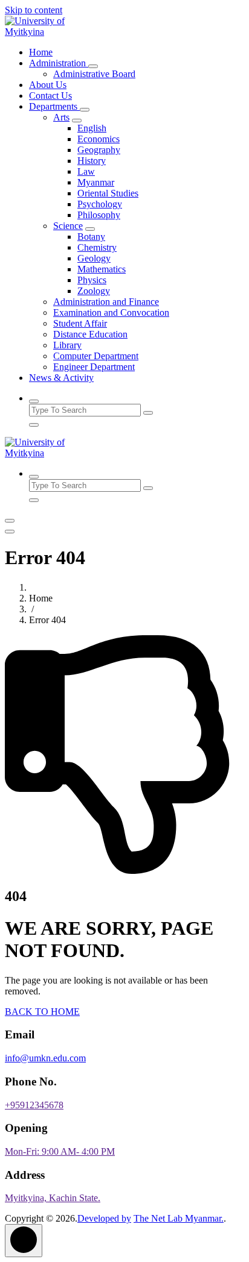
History (91, 160)
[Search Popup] (34, 401)
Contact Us (50, 95)
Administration (58, 63)
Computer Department (95, 356)
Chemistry (97, 247)
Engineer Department (94, 367)
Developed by (104, 1218)
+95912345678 (34, 1105)
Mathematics (101, 269)
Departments (54, 106)
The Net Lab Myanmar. (179, 1218)
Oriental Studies (107, 193)
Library (67, 345)
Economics (98, 139)
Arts (61, 117)
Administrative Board (94, 74)
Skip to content (33, 10)
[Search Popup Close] (34, 425)
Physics (91, 280)
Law (86, 171)
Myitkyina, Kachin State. (52, 1198)
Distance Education (90, 334)
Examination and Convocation (111, 312)
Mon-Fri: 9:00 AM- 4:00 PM (60, 1151)
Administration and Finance (106, 302)
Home (41, 52)
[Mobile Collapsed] (93, 66)
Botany (91, 236)
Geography (98, 150)
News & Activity (61, 377)
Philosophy (98, 215)
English (91, 128)
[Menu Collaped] (10, 521)
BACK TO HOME (42, 1011)
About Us (47, 85)
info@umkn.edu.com (45, 1058)
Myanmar (95, 182)
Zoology (93, 291)
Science (68, 226)
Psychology (99, 204)
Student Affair (80, 323)
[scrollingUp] (23, 1240)
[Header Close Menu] (10, 531)
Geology (94, 258)
